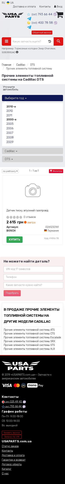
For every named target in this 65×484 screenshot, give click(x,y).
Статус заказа (10, 446)
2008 (10, 137)
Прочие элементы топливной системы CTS (29, 333)
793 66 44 (42, 14)
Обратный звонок (42, 32)
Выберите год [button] (15, 98)
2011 (9, 115)
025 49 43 (14, 401)
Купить (14, 239)
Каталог (6, 469)
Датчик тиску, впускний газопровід (27, 210)
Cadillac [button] (10, 151)
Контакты (45, 6)
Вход (59, 6)
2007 (9, 133)
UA (12, 2)
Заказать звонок (11, 432)
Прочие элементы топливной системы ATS (29, 329)
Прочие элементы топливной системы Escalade (32, 337)
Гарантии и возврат (13, 459)
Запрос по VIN (11, 436)
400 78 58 (43, 22)
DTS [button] (8, 159)
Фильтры (57, 171)
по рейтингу (9, 171)
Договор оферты (12, 464)
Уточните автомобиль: (11, 88)
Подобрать (12, 293)
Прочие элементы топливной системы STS (29, 345)
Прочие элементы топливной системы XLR (29, 348)
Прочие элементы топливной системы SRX (29, 341)
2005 (10, 124)
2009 (10, 142)
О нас (5, 473)
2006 (10, 128)
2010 (9, 111)
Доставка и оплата (24, 6)
